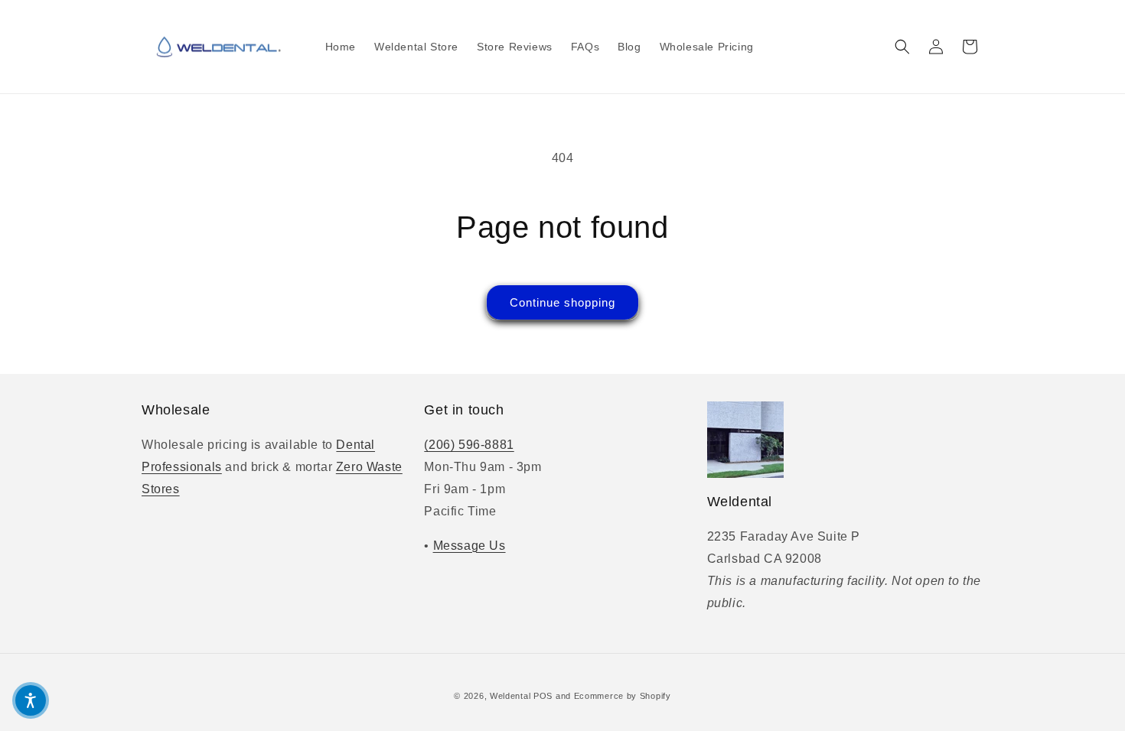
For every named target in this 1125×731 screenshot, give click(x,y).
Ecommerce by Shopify (622, 695)
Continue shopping (562, 302)
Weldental (510, 695)
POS (543, 695)
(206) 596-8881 (469, 444)
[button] (902, 46)
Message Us (469, 545)
